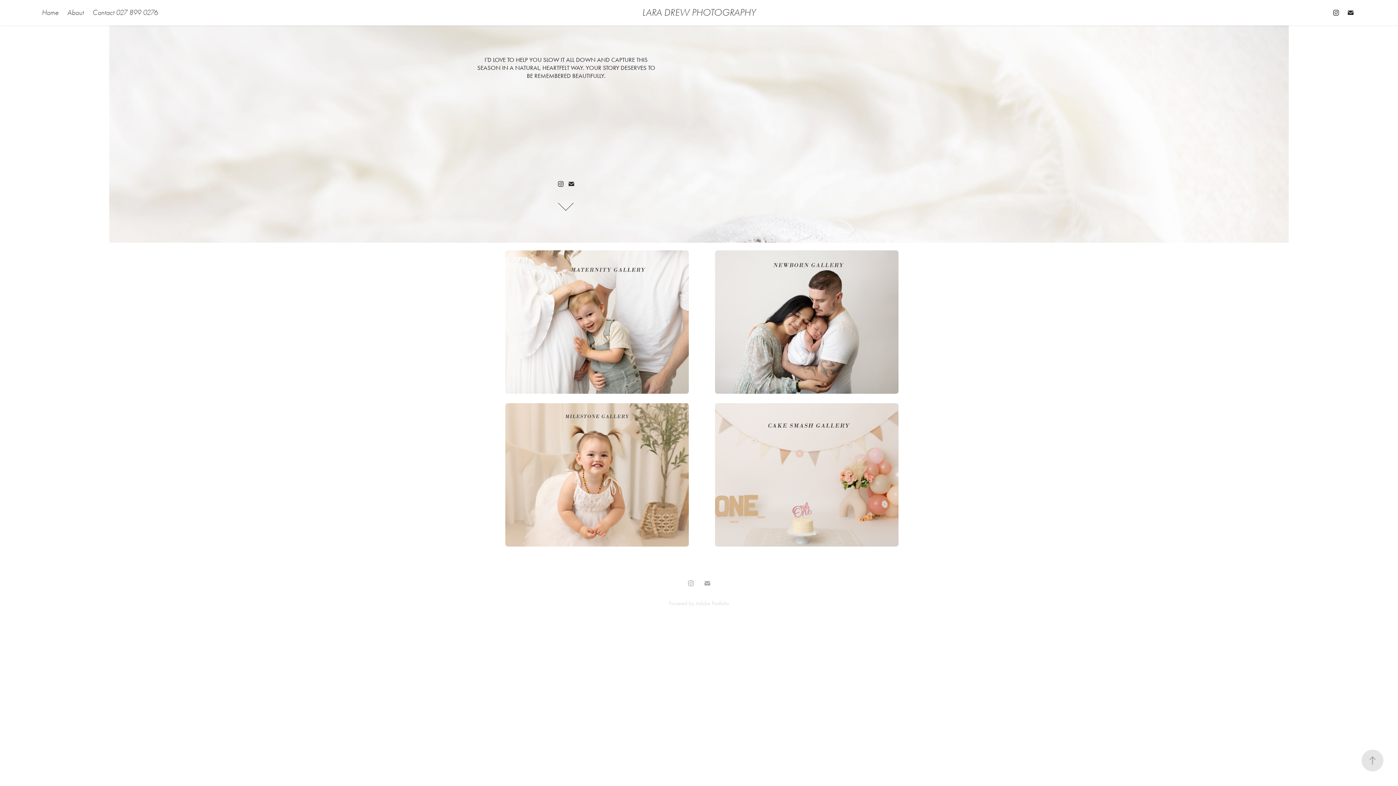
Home (50, 12)
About (75, 12)
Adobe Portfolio (712, 603)
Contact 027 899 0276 (125, 12)
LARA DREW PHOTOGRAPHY (699, 12)
